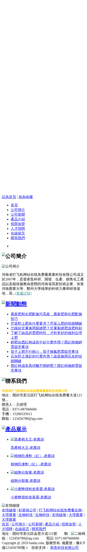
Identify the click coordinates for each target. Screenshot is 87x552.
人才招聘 (18, 228)
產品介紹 (18, 219)
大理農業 (9, 515)
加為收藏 (26, 197)
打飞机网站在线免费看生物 (60, 510)
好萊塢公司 (27, 510)
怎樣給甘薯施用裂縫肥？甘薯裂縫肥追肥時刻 (46, 328)
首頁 (14, 205)
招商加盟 (18, 224)
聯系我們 (18, 238)
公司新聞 (18, 214)
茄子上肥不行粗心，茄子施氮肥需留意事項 (45, 351)
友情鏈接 (9, 510)
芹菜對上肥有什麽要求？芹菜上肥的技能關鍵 (46, 323)
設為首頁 (9, 197)
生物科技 (26, 515)
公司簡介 (18, 210)
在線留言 (18, 233)
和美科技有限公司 (64, 548)
